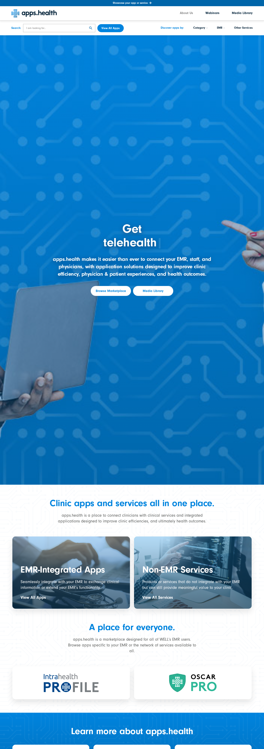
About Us (186, 13)
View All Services (157, 597)
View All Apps (33, 597)
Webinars (212, 13)
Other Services (243, 28)
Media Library (242, 13)
